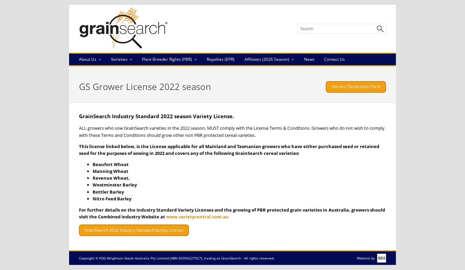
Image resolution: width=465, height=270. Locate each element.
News (309, 59)
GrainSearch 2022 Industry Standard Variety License (133, 230)
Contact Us (334, 59)
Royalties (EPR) (221, 59)
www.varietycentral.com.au (197, 217)
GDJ (380, 258)
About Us (87, 59)
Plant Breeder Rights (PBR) (167, 59)
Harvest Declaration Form (356, 86)
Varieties (119, 59)
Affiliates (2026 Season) (266, 59)
